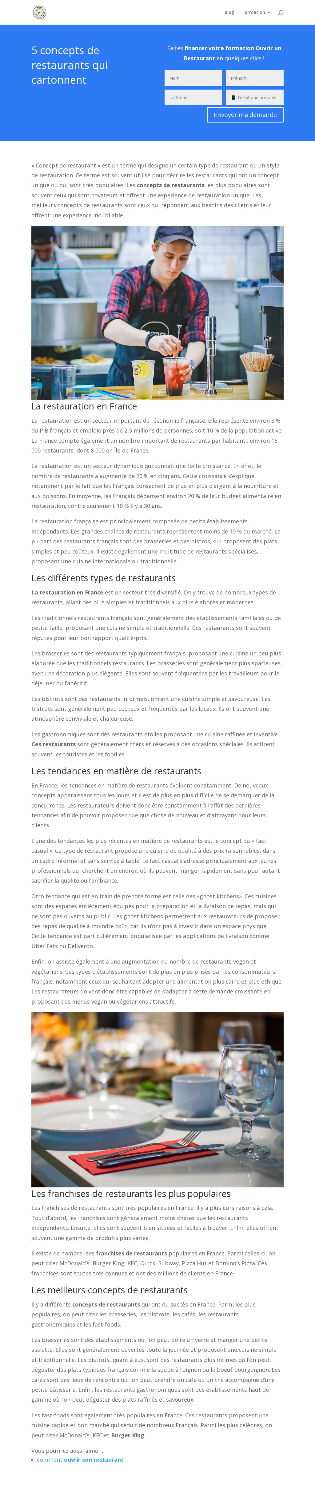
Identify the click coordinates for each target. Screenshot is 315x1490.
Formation (253, 12)
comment (80, 1459)
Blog (229, 12)
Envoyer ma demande (245, 115)
